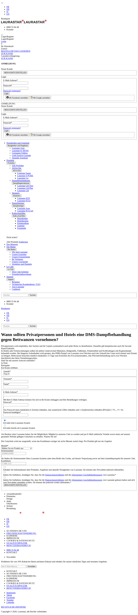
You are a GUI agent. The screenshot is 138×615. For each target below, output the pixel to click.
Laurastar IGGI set (25, 211)
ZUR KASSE (7, 53)
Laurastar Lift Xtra (25, 186)
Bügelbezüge (22, 221)
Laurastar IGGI (23, 201)
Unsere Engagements (21, 257)
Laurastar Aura (18, 148)
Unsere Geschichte (20, 262)
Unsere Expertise (19, 254)
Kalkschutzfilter (18, 213)
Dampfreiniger (18, 203)
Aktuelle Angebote (20, 158)
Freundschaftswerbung (21, 274)
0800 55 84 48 (12, 550)
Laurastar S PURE (25, 176)
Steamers (16, 193)
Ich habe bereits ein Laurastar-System (19, 428)
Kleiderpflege (23, 223)
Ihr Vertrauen (17, 259)
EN (7, 14)
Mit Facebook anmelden (18, 98)
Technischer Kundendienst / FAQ (26, 284)
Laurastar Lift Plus (25, 188)
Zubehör (21, 226)
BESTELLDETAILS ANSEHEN (15, 51)
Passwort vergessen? (12, 91)
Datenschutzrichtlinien (54, 475)
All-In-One (16, 168)
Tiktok (9, 595)
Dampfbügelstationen (21, 180)
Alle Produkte (18, 165)
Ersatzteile (21, 228)
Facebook (10, 597)
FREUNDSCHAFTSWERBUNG (21, 533)
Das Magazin (12, 244)
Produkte (10, 160)
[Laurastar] (69, 22)
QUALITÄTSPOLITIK (16, 543)
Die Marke (11, 247)
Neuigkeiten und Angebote (17, 143)
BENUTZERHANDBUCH (18, 545)
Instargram (10, 593)
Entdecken (23, 242)
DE (7, 9)
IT (7, 12)
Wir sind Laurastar (19, 252)
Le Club (9, 266)
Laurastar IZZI (23, 198)
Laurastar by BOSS (20, 150)
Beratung (16, 282)
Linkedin (10, 602)
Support (9, 277)
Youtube (10, 600)
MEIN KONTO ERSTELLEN (15, 73)
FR (7, 7)
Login (3, 41)
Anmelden (31, 566)
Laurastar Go (22, 178)
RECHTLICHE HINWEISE (13, 607)
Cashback (16, 289)
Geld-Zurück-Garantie (21, 155)
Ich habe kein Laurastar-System (16, 423)
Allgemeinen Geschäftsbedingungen (86, 475)
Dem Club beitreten (20, 272)
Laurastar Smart (24, 173)
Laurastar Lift (23, 190)
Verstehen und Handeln (22, 264)
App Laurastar (18, 287)
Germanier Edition (20, 153)
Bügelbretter (22, 218)
